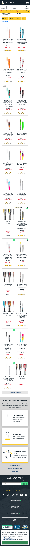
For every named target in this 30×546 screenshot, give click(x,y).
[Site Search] (23, 2)
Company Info (14, 513)
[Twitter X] (8, 495)
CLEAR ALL (5, 21)
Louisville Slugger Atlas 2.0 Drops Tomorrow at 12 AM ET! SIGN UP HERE (14, 11)
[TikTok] (26, 495)
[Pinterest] (17, 495)
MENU (27, 3)
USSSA (4, 18)
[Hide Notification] (28, 11)
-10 (23, 18)
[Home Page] (8, 2)
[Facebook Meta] (4, 495)
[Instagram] (13, 495)
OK (15, 543)
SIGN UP (24, 484)
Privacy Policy (8, 538)
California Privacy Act (8, 539)
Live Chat (15, 471)
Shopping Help (14, 507)
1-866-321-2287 (15, 465)
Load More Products (15, 392)
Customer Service (14, 500)
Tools (14, 520)
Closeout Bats (14, 18)
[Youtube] (21, 495)
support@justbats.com (15, 468)
